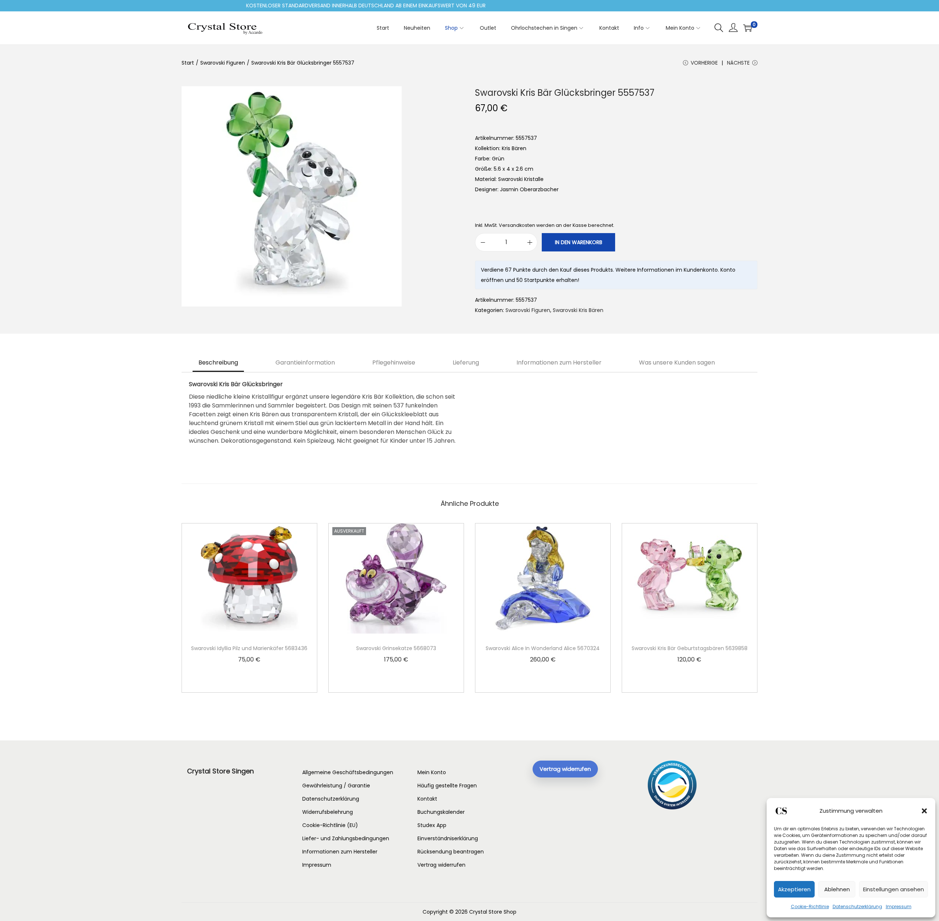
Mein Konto (431, 772)
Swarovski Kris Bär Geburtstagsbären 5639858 (690, 648)
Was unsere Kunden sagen (677, 362)
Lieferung (466, 362)
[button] (924, 811)
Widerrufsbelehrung (327, 812)
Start (188, 62)
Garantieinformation (305, 362)
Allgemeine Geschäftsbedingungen (347, 772)
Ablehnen (837, 889)
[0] (747, 27)
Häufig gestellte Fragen (447, 785)
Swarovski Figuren (222, 62)
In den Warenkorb (578, 242)
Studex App (431, 825)
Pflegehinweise (393, 362)
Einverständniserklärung (447, 838)
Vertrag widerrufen (441, 865)
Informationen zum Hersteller (559, 362)
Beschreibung (218, 362)
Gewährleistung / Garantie (336, 785)
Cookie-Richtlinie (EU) (330, 825)
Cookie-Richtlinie (810, 906)
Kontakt (427, 798)
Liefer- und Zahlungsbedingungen (345, 838)
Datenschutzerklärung (857, 906)
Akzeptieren (794, 889)
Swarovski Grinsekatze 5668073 (396, 648)
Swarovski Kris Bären (578, 310)
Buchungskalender (441, 812)
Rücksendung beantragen (450, 851)
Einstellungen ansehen (893, 889)
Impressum (898, 906)
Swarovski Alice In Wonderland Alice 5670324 (543, 648)
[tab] (218, 362)
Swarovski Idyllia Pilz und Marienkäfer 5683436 (249, 648)
